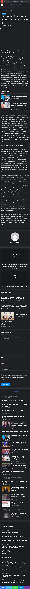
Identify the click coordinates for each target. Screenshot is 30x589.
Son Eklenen (15, 391)
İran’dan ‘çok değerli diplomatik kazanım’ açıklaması (7, 323)
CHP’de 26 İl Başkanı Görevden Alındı (12, 477)
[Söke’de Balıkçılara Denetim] (5, 98)
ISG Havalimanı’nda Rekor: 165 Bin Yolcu (21, 305)
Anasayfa (5, 10)
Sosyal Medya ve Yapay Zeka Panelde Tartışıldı (15, 431)
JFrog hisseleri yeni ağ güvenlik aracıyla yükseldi (7, 298)
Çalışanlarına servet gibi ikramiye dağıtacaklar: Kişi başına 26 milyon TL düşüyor (19, 465)
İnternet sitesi (4, 369)
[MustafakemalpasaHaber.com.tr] (15, 5)
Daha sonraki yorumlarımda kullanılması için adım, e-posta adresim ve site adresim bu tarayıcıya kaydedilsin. (14, 377)
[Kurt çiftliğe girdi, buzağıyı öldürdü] (6, 515)
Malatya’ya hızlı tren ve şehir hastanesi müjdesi (19, 443)
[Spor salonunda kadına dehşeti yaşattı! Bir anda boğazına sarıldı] (6, 497)
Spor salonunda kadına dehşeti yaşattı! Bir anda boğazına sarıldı (18, 496)
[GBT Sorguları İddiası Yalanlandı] (6, 504)
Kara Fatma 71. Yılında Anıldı (9, 396)
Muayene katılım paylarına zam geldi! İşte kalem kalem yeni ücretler (20, 105)
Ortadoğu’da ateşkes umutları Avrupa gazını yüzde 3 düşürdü (7, 306)
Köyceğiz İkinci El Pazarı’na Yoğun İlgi (21, 313)
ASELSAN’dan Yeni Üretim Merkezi (20, 297)
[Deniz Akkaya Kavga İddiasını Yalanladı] (6, 451)
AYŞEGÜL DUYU (7, 23)
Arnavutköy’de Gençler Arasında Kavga (13, 400)
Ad (2, 357)
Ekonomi (10, 10)
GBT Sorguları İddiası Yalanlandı (17, 503)
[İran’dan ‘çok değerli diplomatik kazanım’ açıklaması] (7, 316)
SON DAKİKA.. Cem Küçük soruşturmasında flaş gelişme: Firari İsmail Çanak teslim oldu (19, 424)
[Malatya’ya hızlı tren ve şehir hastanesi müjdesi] (6, 444)
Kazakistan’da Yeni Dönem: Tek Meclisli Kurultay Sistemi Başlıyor (19, 488)
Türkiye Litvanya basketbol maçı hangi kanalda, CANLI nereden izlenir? (12, 411)
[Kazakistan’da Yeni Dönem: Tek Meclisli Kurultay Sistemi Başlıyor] (6, 489)
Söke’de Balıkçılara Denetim (19, 96)
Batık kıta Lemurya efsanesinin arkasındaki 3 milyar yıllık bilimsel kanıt (14, 482)
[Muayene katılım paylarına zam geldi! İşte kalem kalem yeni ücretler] (5, 105)
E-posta (3, 363)
